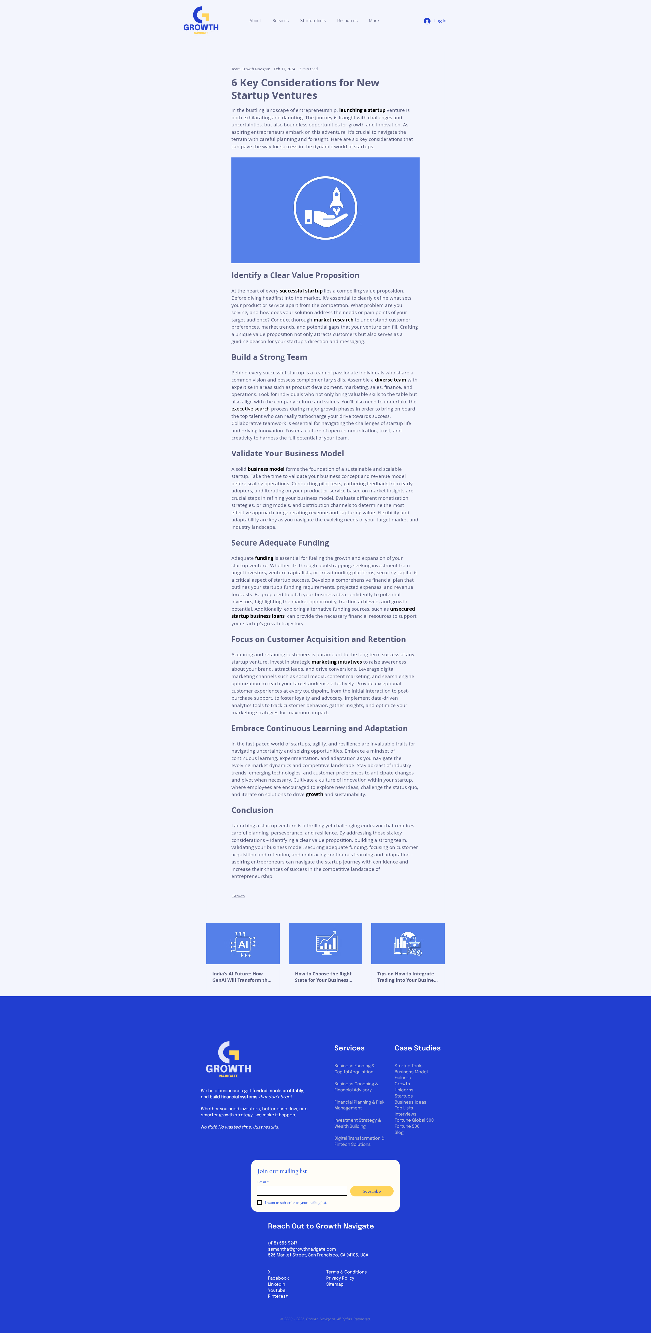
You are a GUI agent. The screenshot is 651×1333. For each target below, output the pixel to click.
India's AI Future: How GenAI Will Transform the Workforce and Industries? (242, 977)
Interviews (406, 1114)
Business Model (411, 1072)
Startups (404, 1096)
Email (263, 1182)
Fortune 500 (407, 1126)
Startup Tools (409, 1066)
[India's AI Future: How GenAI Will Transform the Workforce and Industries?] (243, 943)
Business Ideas (410, 1102)
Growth (238, 895)
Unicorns (404, 1090)
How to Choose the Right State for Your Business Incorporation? (323, 977)
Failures (403, 1078)
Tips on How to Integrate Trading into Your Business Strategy (407, 977)
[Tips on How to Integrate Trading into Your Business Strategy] (408, 943)
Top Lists (404, 1108)
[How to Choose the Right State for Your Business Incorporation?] (325, 943)
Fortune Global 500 (414, 1120)
